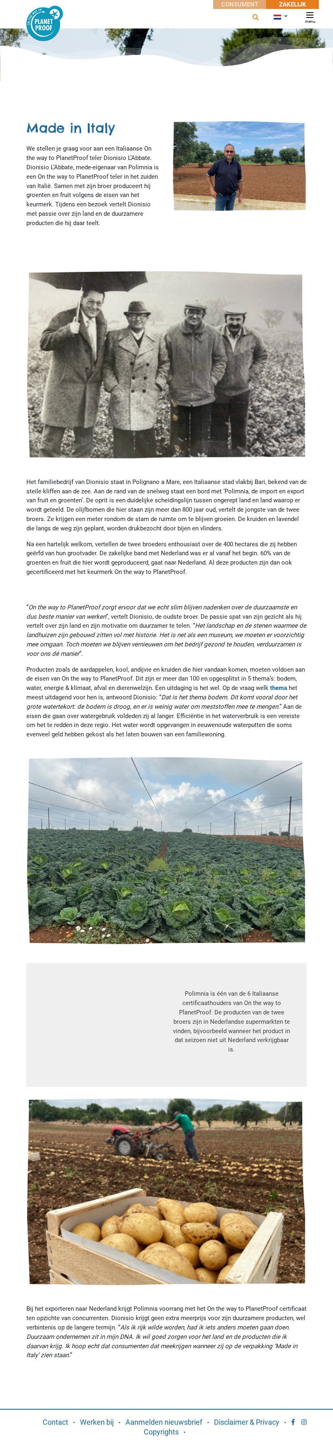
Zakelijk (292, 4)
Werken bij (97, 1422)
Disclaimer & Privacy (246, 1422)
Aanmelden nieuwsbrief (163, 1422)
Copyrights (161, 1432)
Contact (55, 1422)
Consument (239, 4)
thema (278, 688)
